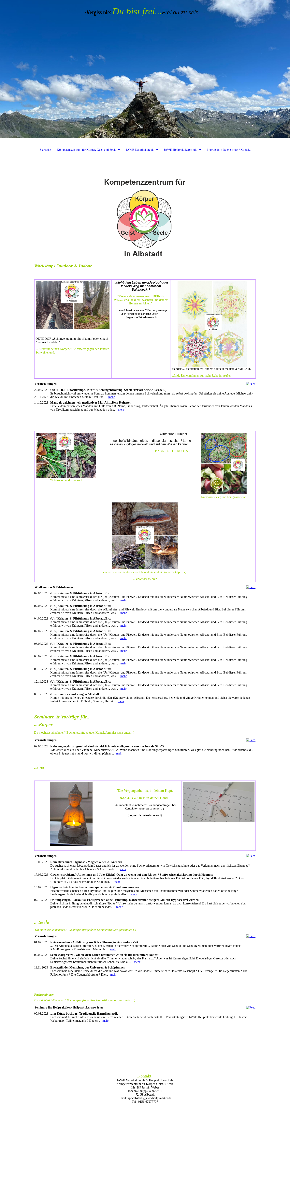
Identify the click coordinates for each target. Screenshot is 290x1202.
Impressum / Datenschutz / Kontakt (229, 149)
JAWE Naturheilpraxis (140, 149)
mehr (111, 397)
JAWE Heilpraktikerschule (180, 149)
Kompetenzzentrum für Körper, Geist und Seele (86, 149)
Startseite (45, 149)
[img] (145, 69)
